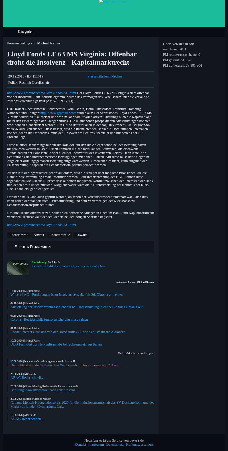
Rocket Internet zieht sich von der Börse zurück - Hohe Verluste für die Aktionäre (67, 332)
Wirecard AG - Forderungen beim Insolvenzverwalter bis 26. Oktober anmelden (66, 294)
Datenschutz (115, 444)
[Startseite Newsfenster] (114, 2)
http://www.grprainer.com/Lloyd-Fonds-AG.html (41, 93)
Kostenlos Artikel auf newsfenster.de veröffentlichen (68, 266)
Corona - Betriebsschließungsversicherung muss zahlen (49, 319)
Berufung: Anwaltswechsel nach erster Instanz (42, 390)
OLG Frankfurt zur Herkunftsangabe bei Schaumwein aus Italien (56, 344)
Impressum (96, 444)
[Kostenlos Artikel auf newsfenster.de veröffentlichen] (19, 268)
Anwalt (39, 235)
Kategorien (26, 32)
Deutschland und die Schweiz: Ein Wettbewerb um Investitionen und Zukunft (65, 365)
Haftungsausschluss (140, 444)
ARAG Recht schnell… (27, 377)
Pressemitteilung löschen (105, 76)
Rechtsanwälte (59, 235)
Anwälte (81, 235)
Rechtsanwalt (18, 235)
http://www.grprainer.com (58, 113)
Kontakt (80, 444)
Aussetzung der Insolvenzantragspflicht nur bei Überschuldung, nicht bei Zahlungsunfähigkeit (76, 307)
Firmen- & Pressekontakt (32, 246)
